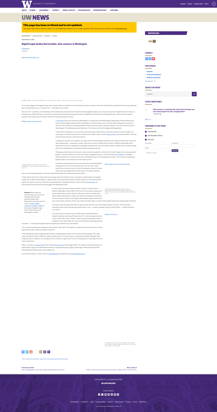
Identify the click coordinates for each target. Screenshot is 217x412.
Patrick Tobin (111, 134)
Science (54, 36)
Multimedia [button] (43, 10)
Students (183, 4)
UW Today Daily (151, 131)
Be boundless (108, 383)
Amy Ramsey (91, 182)
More (150, 41)
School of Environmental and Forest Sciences (57, 359)
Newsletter (142, 402)
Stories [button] (32, 10)
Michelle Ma (25, 48)
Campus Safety (101, 402)
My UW (110, 402)
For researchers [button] (99, 10)
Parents (190, 4)
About (24, 10)
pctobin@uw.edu (54, 254)
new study (60, 121)
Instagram (105, 394)
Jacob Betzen (119, 154)
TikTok (118, 394)
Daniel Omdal (59, 245)
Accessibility (75, 402)
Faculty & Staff (198, 4)
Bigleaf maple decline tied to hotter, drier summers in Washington (54, 43)
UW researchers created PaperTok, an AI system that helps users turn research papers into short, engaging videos (174, 111)
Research (47, 36)
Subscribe (114, 10)
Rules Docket (119, 402)
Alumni (207, 4)
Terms (135, 402)
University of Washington (27, 4)
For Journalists (84, 10)
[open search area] (214, 4)
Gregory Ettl (40, 245)
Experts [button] (55, 10)
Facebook (99, 394)
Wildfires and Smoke (153, 77)
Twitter (102, 394)
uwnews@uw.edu (121, 28)
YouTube (108, 394)
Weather (150, 71)
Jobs (91, 402)
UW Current (150, 139)
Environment (26, 36)
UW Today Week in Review (154, 135)
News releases (37, 36)
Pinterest (115, 394)
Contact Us (84, 402)
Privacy (128, 402)
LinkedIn (112, 394)
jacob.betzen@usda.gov (77, 254)
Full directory (149, 81)
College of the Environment (31, 359)
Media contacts (69, 10)
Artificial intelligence (154, 74)
